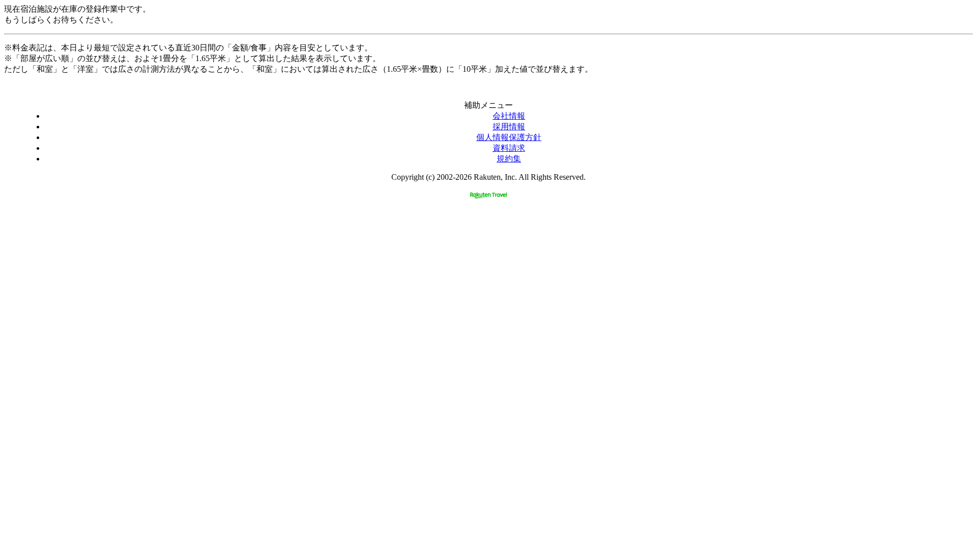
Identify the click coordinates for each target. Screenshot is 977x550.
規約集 (509, 158)
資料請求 (509, 148)
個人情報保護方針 (508, 137)
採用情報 (509, 126)
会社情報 (509, 116)
